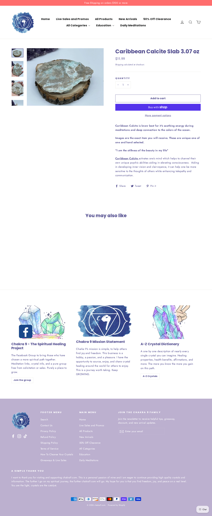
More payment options (158, 115)
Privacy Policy (48, 431)
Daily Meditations (133, 25)
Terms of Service (50, 448)
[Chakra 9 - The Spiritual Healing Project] (41, 322)
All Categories (77, 25)
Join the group (22, 380)
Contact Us (46, 425)
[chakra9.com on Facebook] (13, 436)
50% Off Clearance (157, 19)
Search (44, 419)
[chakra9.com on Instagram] (19, 436)
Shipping (119, 64)
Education (104, 25)
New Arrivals (128, 19)
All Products (104, 19)
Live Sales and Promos (72, 19)
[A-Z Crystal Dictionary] (171, 322)
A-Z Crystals (150, 376)
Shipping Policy (49, 443)
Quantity (122, 78)
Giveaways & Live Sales (53, 460)
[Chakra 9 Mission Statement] (104, 321)
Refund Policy (48, 437)
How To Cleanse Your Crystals (57, 454)
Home (45, 19)
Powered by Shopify (116, 505)
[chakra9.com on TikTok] (25, 436)
